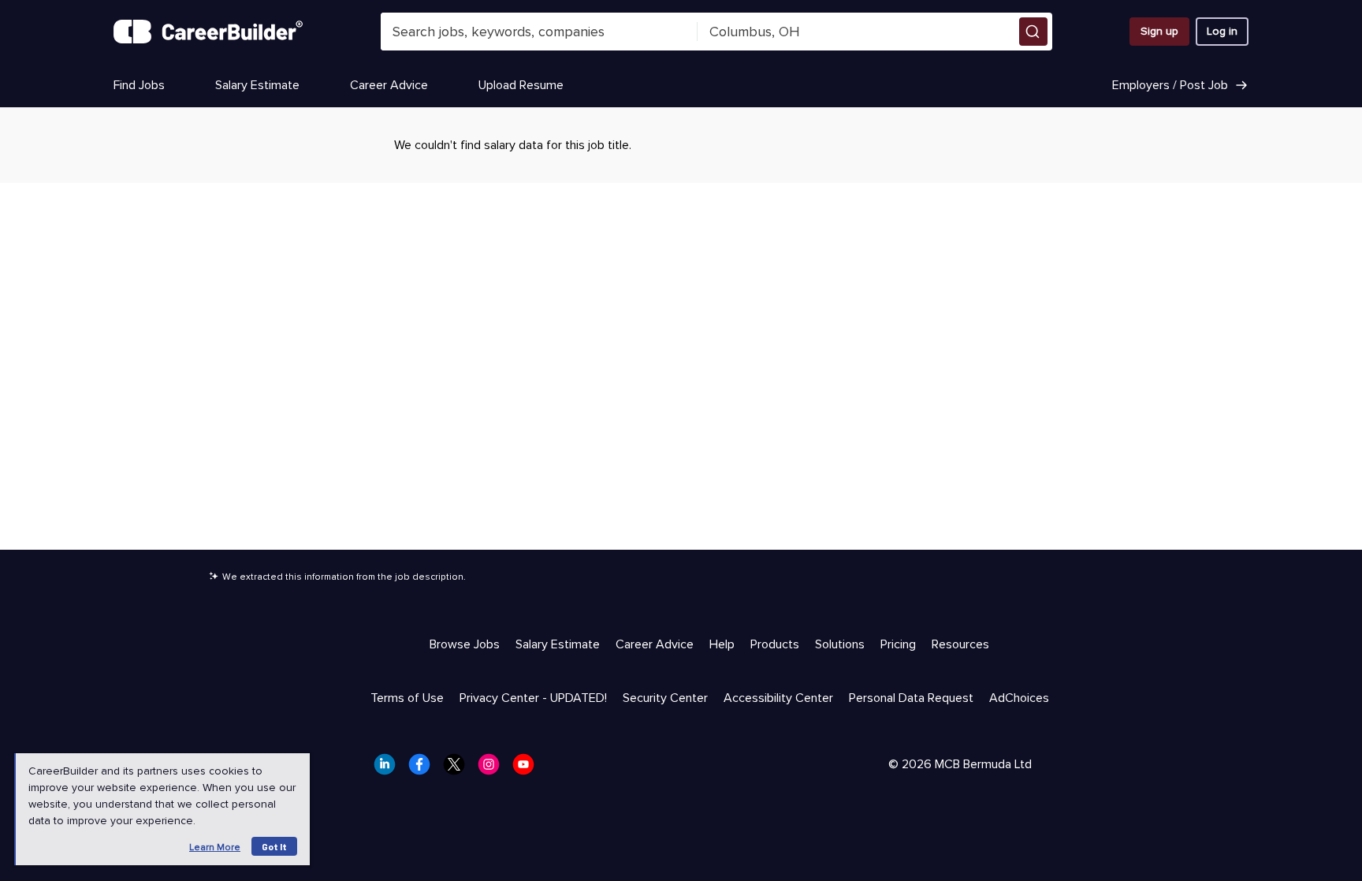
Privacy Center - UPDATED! (533, 698)
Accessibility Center (778, 698)
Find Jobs (139, 85)
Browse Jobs (465, 644)
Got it (274, 846)
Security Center (665, 698)
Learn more (214, 847)
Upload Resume (521, 85)
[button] (1033, 31)
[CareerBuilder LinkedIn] (389, 769)
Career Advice (389, 85)
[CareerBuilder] (208, 31)
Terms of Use (407, 698)
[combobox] (539, 31)
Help (722, 644)
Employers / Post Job (1170, 85)
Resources (960, 644)
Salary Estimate (257, 85)
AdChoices (1019, 698)
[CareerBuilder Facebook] (424, 769)
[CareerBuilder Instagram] (493, 769)
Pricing (898, 644)
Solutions (840, 644)
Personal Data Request (911, 698)
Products (774, 644)
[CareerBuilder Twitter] (458, 769)
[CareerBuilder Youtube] (528, 769)
